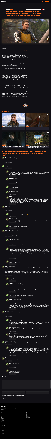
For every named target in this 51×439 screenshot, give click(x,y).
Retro (1, 417)
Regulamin (27, 414)
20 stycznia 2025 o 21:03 (16, 196)
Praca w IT (27, 416)
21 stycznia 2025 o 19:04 (15, 363)
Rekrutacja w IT (28, 417)
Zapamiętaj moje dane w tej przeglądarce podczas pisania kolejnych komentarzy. (13, 395)
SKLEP (1, 421)
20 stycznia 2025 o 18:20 (10, 311)
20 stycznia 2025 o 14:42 (15, 218)
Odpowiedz (10, 162)
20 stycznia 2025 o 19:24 (16, 327)
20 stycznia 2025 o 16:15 (15, 191)
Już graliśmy (2, 420)
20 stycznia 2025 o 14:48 (14, 230)
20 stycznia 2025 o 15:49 (16, 239)
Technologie (2, 418)
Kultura (1, 416)
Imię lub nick (4, 390)
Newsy (1, 413)
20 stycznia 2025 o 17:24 (12, 266)
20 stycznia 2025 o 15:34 (17, 178)
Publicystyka (2, 415)
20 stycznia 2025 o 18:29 (15, 319)
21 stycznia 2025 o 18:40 (17, 283)
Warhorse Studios (38, 9)
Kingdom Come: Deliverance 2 (30, 9)
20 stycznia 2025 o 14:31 (11, 206)
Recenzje (2, 414)
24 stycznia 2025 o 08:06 (17, 299)
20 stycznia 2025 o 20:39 (14, 333)
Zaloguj (47, 1)
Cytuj (6, 162)
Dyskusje (2, 419)
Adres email (28, 390)
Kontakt (27, 413)
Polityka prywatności (28, 415)
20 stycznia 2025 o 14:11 (12, 157)
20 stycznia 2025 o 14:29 (13, 165)
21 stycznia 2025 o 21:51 (15, 294)
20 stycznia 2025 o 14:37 (16, 213)
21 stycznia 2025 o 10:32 (11, 341)
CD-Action (8, 9)
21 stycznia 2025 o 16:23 (11, 357)
